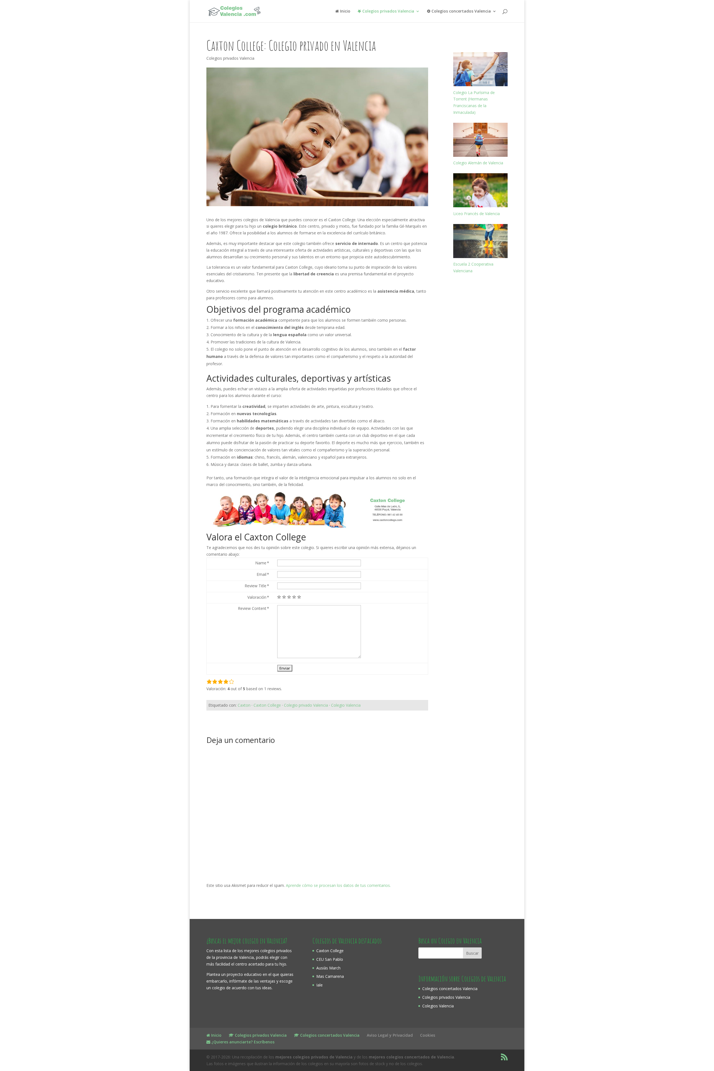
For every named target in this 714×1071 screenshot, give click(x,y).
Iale (319, 985)
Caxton (244, 705)
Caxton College (267, 705)
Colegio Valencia (346, 705)
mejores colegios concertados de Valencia (411, 1057)
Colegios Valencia (438, 1006)
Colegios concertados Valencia (449, 988)
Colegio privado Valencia (306, 705)
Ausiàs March (328, 968)
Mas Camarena (330, 976)
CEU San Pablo (329, 959)
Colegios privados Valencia (230, 58)
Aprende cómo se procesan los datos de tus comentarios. (338, 885)
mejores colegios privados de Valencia (314, 1057)
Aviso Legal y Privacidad (390, 1035)
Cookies (427, 1035)
